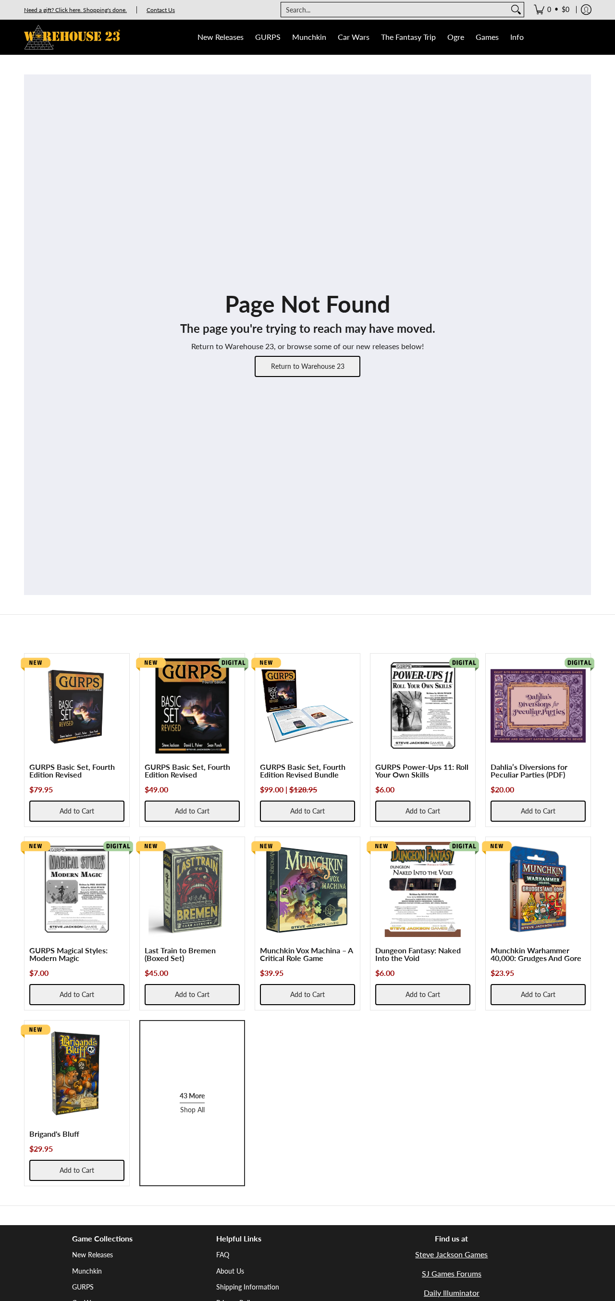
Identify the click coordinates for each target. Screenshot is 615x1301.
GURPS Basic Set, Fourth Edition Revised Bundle (302, 770)
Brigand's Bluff (54, 1133)
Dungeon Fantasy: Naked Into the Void (418, 954)
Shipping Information (247, 1287)
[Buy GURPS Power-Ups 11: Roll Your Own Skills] (422, 706)
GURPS (83, 1287)
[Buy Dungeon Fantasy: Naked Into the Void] (422, 889)
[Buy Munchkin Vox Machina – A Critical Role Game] (307, 889)
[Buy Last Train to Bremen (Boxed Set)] (192, 889)
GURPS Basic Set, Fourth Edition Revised (72, 770)
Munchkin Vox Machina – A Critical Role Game (306, 954)
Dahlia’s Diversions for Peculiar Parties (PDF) (529, 770)
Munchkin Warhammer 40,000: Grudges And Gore (536, 954)
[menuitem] (552, 9)
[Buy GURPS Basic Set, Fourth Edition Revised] (76, 706)
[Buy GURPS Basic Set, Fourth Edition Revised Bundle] (307, 706)
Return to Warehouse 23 (307, 366)
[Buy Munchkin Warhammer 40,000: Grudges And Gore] (538, 889)
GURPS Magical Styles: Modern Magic (68, 954)
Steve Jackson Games (451, 1254)
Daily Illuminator (452, 1292)
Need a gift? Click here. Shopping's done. (75, 9)
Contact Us (161, 9)
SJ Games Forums (451, 1273)
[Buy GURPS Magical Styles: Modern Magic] (76, 889)
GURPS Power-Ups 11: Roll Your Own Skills (421, 770)
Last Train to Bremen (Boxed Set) (180, 954)
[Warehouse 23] (72, 37)
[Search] (516, 9)
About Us (230, 1271)
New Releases (92, 1255)
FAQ (222, 1255)
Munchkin (87, 1271)
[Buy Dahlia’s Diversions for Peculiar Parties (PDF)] (538, 706)
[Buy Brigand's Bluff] (76, 1072)
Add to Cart (77, 811)
